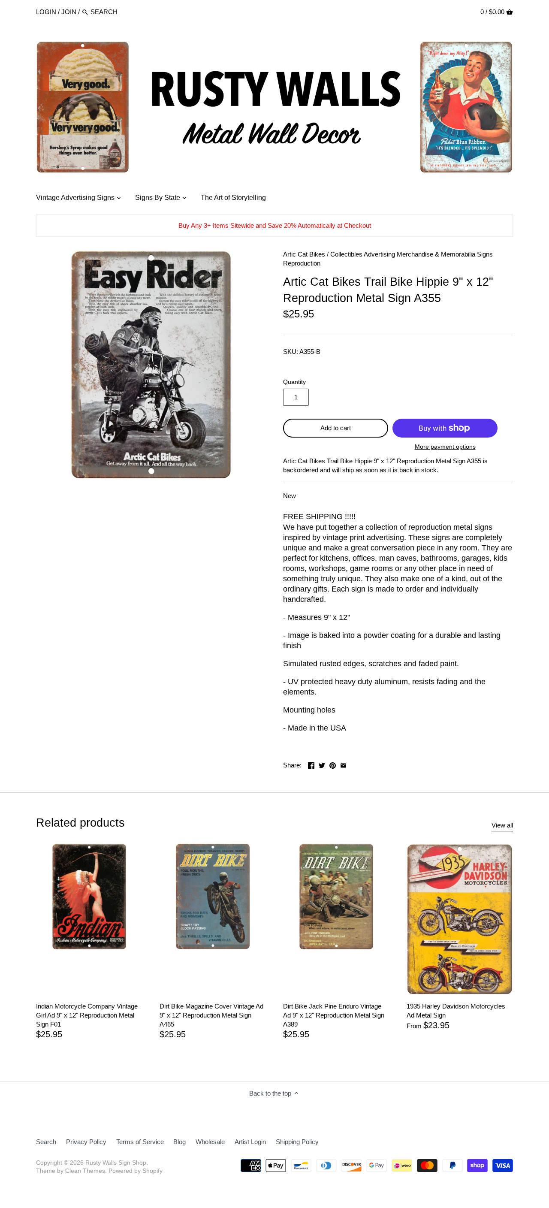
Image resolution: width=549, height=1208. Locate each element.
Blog (179, 1141)
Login (46, 11)
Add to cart (335, 428)
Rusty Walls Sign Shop (115, 1163)
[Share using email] (343, 764)
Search (46, 1141)
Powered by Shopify (136, 1171)
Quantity (294, 382)
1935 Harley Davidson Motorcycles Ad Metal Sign (456, 1011)
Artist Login (250, 1141)
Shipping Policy (297, 1141)
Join (68, 11)
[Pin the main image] (332, 764)
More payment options (445, 447)
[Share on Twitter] (322, 764)
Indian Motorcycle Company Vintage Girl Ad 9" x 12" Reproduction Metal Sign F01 (87, 1015)
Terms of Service (140, 1141)
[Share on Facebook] (311, 764)
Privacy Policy (86, 1141)
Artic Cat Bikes (304, 254)
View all (502, 825)
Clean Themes (85, 1171)
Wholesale (210, 1141)
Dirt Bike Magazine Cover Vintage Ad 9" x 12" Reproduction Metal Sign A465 (211, 1015)
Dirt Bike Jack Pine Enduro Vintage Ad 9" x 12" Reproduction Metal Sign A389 (333, 1015)
